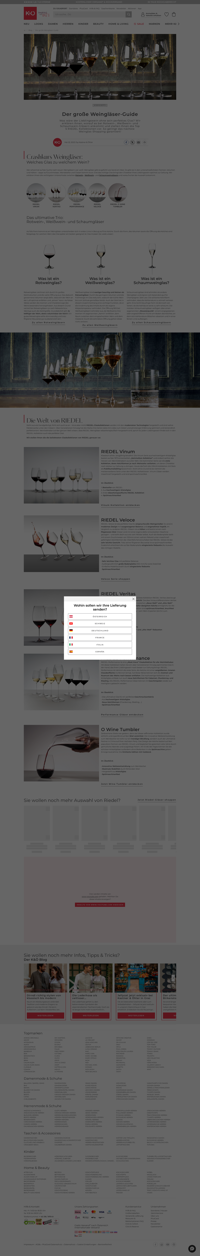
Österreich (100, 616)
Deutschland (100, 631)
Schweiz (100, 623)
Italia (100, 645)
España (100, 652)
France (99, 637)
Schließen (133, 599)
